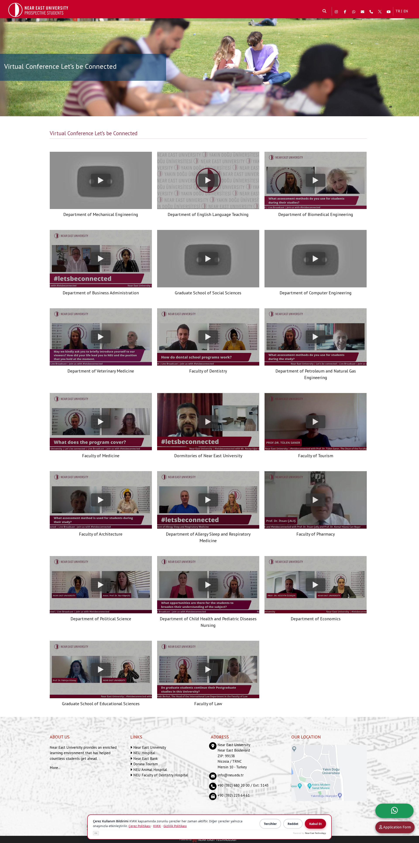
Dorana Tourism (145, 764)
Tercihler (270, 824)
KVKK (157, 826)
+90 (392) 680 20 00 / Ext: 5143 (243, 785)
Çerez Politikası (140, 826)
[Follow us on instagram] (336, 11)
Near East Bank (145, 758)
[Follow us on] (380, 11)
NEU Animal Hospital (149, 769)
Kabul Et (315, 824)
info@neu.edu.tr (231, 775)
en (406, 11)
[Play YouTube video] (101, 180)
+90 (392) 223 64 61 (234, 795)
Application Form (396, 827)
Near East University (149, 747)
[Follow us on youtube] (388, 11)
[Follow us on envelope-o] (362, 11)
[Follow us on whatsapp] (353, 11)
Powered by (309, 833)
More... (55, 767)
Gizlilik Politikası (175, 826)
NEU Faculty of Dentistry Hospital (160, 775)
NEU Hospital (143, 752)
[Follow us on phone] (371, 11)
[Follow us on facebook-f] (345, 11)
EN (95, 833)
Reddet (293, 824)
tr (397, 11)
